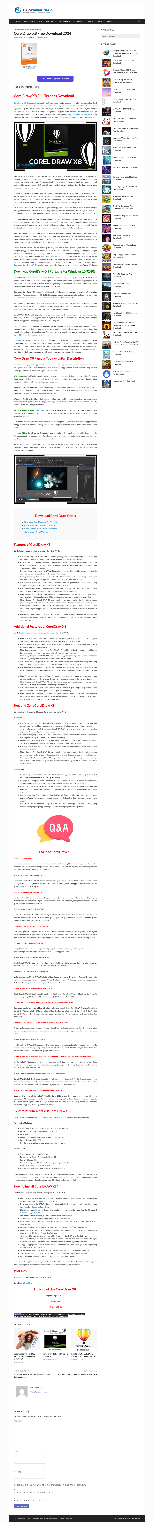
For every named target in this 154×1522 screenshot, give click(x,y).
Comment (19, 1421)
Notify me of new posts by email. (29, 1500)
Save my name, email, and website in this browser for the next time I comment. (50, 1485)
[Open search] (139, 21)
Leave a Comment (42, 37)
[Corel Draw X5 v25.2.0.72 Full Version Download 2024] (84, 1340)
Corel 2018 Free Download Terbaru (39, 525)
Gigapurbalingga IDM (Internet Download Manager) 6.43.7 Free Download (125, 53)
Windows (50, 21)
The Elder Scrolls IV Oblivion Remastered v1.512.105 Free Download (124, 325)
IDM (89, 21)
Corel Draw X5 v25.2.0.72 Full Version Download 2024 (83, 1355)
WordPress (127, 1519)
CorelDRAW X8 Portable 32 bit (25, 1316)
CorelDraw (28, 1283)
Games (108, 21)
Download (60, 1296)
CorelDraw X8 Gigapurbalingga (53, 1314)
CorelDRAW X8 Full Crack (30, 1314)
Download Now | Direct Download (55, 79)
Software (63, 21)
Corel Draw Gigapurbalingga (24, 29)
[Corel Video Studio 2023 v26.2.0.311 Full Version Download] (27, 1340)
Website (17, 1472)
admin (32, 37)
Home (18, 21)
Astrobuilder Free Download (124, 381)
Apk (98, 21)
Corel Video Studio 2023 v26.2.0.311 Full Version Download (24, 1356)
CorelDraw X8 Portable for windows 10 (53, 1316)
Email (17, 1461)
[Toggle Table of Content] (35, 87)
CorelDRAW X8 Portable (76, 1314)
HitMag (137, 1519)
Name (17, 1451)
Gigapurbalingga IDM (39, 1207)
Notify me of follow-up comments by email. (34, 1493)
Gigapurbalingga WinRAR (30, 1213)
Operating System (32, 21)
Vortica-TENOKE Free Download (125, 167)
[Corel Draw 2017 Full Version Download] (55, 1340)
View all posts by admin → (39, 1392)
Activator (78, 21)
